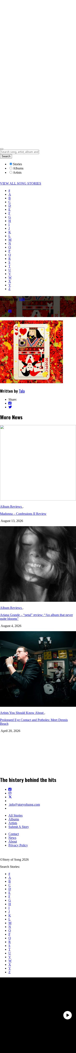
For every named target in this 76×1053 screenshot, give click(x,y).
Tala (22, 299)
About (12, 841)
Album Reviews (11, 506)
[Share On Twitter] (10, 315)
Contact (13, 834)
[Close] (1, 148)
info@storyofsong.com (24, 804)
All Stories (15, 815)
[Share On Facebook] (9, 311)
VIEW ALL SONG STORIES (20, 183)
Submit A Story (18, 827)
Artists (12, 823)
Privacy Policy (18, 845)
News (12, 837)
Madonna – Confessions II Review (23, 513)
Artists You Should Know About (22, 713)
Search (6, 156)
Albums (13, 819)
